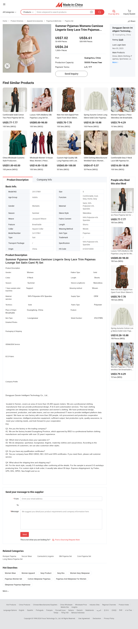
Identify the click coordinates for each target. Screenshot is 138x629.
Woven (85, 228)
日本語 (114, 610)
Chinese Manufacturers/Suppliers (45, 605)
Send (25, 534)
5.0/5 (121, 40)
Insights (74, 607)
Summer (35, 213)
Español (30, 610)
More (114, 62)
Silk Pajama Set (65, 556)
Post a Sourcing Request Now (66, 539)
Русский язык (60, 610)
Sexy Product (45, 573)
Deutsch (80, 610)
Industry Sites (94, 605)
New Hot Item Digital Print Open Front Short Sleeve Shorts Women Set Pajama (122, 291)
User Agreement (84, 618)
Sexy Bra (60, 573)
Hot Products (11, 605)
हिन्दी (120, 610)
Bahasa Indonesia (77, 612)
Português (39, 610)
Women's (35, 206)
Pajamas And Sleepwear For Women (71, 579)
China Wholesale (66, 605)
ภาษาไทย (128, 610)
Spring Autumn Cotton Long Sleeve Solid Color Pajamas (122, 329)
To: (18, 505)
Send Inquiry (71, 73)
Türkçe (56, 612)
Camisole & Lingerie (45, 556)
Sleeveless (87, 213)
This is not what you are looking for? (35, 539)
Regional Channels (109, 605)
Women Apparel (28, 573)
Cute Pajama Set (84, 556)
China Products (24, 605)
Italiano (71, 610)
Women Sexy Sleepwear (80, 573)
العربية (99, 610)
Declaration (97, 618)
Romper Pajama (9, 556)
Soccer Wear (27, 556)
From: (16, 498)
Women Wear (10, 573)
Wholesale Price (81, 605)
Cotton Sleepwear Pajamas (39, 579)
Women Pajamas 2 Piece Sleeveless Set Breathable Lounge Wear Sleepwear (122, 368)
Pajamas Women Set (13, 579)
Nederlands (89, 610)
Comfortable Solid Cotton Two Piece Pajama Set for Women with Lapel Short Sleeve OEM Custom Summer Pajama (122, 213)
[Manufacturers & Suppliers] (69, 4)
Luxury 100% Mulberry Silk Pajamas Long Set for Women (122, 252)
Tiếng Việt (65, 612)
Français (49, 610)
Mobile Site (65, 607)
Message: (14, 511)
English (21, 610)
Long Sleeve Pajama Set (13, 559)
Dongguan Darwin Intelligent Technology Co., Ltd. (122, 31)
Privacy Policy (109, 618)
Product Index (124, 605)
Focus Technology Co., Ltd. (51, 618)
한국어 (106, 610)
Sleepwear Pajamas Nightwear (17, 584)
